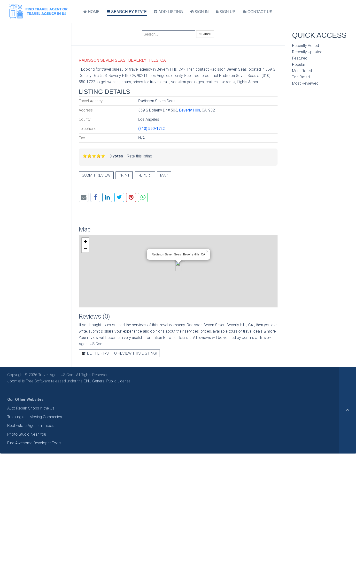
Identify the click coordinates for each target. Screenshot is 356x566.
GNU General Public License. (107, 381)
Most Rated (302, 70)
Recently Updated (307, 52)
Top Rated (301, 77)
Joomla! (14, 381)
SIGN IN (201, 11)
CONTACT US (259, 11)
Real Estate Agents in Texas (30, 425)
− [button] (85, 249)
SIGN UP (226, 11)
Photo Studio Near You (26, 434)
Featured (299, 58)
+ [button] (85, 241)
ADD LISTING (170, 11)
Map (164, 175)
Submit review (96, 175)
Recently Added (305, 45)
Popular (298, 64)
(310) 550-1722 (151, 128)
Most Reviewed (305, 83)
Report (145, 175)
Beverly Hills (189, 110)
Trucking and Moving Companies (34, 417)
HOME (93, 11)
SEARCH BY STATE (128, 11)
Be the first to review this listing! (121, 353)
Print (124, 175)
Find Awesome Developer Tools (34, 443)
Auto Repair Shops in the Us (30, 408)
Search (205, 34)
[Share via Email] (83, 197)
